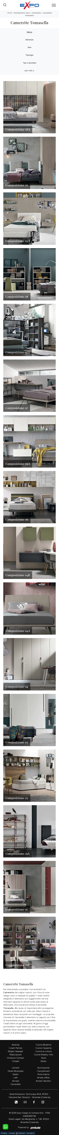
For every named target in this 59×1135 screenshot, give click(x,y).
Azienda (15, 1045)
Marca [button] (29, 32)
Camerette (36, 13)
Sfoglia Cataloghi (15, 1051)
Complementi (43, 1071)
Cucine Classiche (43, 1048)
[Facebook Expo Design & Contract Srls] (34, 1101)
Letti (16, 1078)
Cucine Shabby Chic (43, 1055)
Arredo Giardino (43, 1081)
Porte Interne (43, 1074)
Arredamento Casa (22, 13)
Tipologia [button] (29, 55)
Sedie (43, 1061)
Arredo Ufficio (43, 1078)
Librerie (15, 1068)
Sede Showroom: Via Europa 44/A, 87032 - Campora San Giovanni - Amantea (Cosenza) (29, 1095)
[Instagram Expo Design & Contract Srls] (43, 1101)
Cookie (12, 1133)
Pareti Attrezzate (15, 1071)
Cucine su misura (43, 1051)
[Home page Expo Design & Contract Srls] (29, 5)
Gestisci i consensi (26, 1133)
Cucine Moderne (43, 1045)
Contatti (15, 1061)
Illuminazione (43, 1068)
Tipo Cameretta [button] (29, 63)
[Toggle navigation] (54, 5)
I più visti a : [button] (29, 71)
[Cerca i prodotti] (5, 5)
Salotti (15, 1074)
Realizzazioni (15, 1055)
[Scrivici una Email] (25, 1101)
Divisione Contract (15, 1058)
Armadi (15, 1081)
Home (9, 13)
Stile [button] (29, 47)
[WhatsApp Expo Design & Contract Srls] (5, 1127)
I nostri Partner (15, 1048)
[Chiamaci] (16, 1101)
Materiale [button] (29, 40)
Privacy (4, 1133)
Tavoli (43, 1058)
